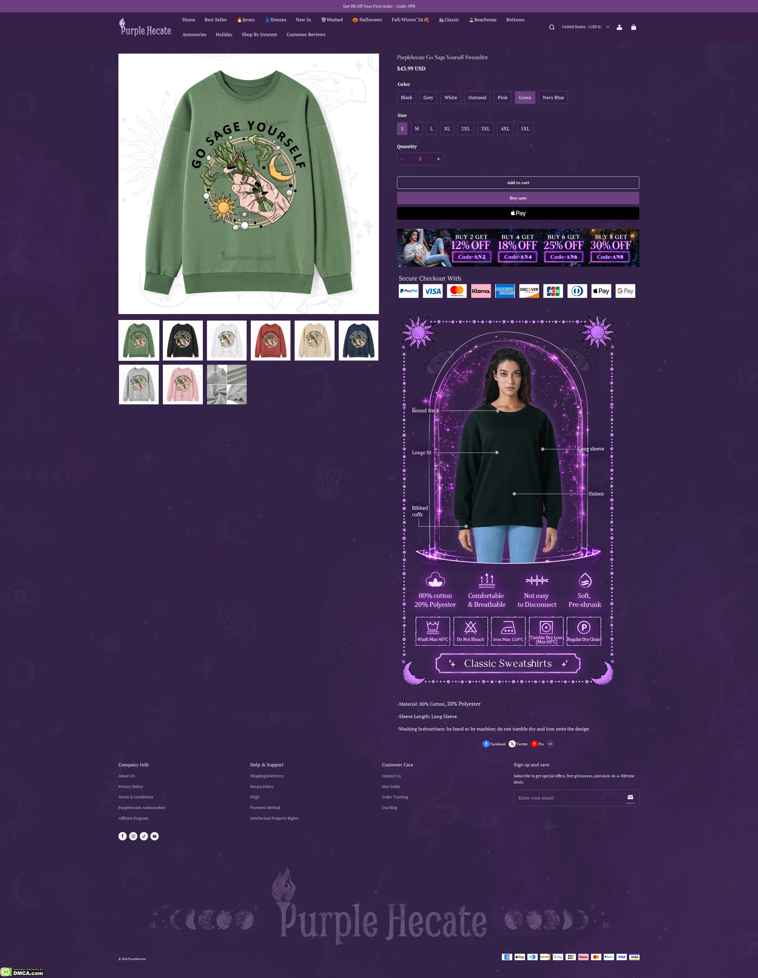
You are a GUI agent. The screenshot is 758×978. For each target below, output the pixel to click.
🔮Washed (332, 19)
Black (406, 97)
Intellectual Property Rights (274, 818)
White (450, 97)
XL (447, 128)
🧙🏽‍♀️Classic (449, 19)
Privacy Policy (130, 786)
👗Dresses (275, 19)
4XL (505, 128)
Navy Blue (553, 97)
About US (126, 775)
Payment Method (265, 807)
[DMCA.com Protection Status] (22, 972)
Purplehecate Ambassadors (142, 807)
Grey (428, 97)
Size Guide (391, 786)
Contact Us (391, 775)
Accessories (194, 34)
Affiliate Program (133, 818)
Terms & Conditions (135, 797)
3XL (485, 128)
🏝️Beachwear (482, 19)
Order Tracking (395, 797)
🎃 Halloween (367, 19)
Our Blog (389, 807)
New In (303, 19)
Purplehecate (137, 959)
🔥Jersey (246, 19)
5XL (525, 128)
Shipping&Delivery (267, 775)
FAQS (254, 797)
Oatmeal (477, 97)
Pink (503, 97)
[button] (552, 27)
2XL (465, 128)
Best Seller (216, 19)
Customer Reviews (306, 34)
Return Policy (262, 786)
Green (525, 97)
